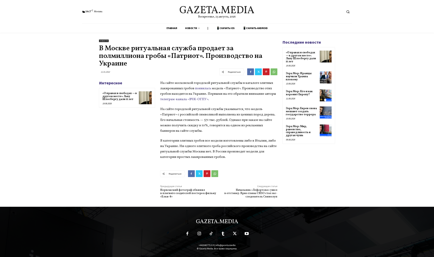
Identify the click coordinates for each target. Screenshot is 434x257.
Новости (104, 41)
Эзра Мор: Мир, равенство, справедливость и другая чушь (298, 131)
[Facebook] (250, 71)
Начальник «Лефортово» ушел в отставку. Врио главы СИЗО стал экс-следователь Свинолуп (250, 193)
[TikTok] (211, 234)
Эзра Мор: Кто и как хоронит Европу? (299, 93)
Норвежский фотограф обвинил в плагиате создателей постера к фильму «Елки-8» (188, 193)
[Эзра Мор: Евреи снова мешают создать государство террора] (326, 112)
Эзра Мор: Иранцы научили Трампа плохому (299, 76)
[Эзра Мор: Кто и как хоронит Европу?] (326, 95)
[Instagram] (199, 234)
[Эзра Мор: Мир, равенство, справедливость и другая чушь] (326, 130)
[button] (348, 12)
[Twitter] (258, 71)
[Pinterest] (266, 71)
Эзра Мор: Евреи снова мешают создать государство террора (301, 111)
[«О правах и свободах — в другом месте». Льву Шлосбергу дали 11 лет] (145, 97)
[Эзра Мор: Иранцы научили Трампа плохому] (326, 77)
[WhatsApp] (274, 71)
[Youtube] (247, 234)
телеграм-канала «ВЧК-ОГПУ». (184, 99)
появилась (203, 88)
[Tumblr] (223, 234)
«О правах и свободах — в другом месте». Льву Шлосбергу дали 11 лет (119, 96)
